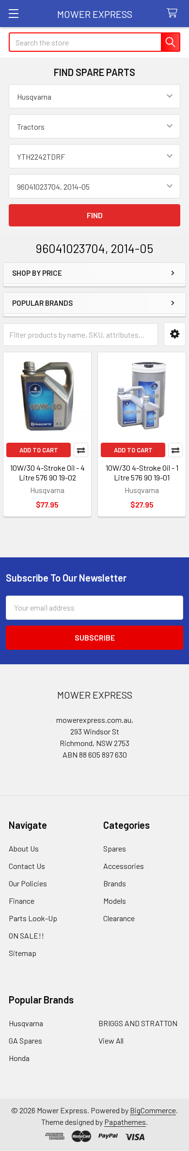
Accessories (123, 865)
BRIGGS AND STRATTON (137, 1023)
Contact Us (27, 865)
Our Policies (28, 883)
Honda (19, 1057)
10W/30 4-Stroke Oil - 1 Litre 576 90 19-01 (142, 472)
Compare (81, 450)
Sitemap (22, 952)
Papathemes (125, 1121)
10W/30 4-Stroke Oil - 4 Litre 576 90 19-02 (47, 472)
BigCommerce (153, 1110)
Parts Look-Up (33, 918)
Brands (114, 883)
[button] (175, 334)
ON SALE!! (26, 935)
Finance (21, 900)
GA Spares (25, 1040)
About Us (24, 848)
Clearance (119, 918)
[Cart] (174, 13)
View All (111, 1040)
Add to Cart (38, 450)
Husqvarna (26, 1023)
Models (114, 900)
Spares (114, 848)
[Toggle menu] (13, 13)
